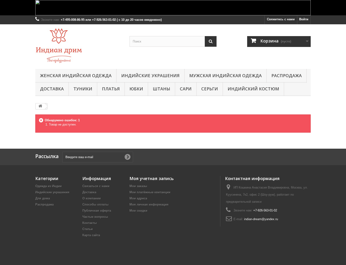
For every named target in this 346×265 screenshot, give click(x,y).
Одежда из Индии (48, 186)
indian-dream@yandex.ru (261, 219)
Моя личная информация (149, 204)
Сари (186, 89)
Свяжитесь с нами (281, 19)
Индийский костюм (253, 89)
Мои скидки (138, 210)
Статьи (87, 229)
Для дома (42, 198)
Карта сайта (91, 235)
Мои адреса (138, 198)
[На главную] (40, 106)
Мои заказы (138, 186)
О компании (91, 198)
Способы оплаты (95, 204)
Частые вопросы (95, 217)
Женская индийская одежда (76, 75)
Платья (111, 89)
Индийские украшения (150, 75)
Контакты (89, 223)
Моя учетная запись (151, 178)
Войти (303, 19)
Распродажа (286, 75)
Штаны (161, 89)
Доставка (52, 89)
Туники (82, 89)
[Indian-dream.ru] (78, 45)
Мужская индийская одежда (225, 75)
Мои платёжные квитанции (149, 192)
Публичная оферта (96, 210)
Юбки (136, 89)
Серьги (209, 89)
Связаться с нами (95, 186)
